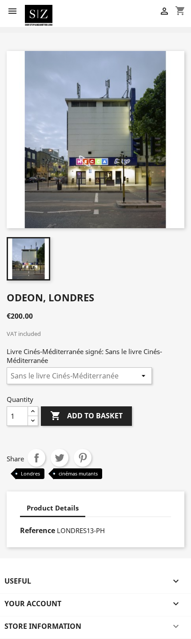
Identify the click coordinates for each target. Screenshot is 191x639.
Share (36, 458)
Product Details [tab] (53, 507)
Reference (37, 530)
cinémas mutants (78, 473)
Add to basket (86, 415)
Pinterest (83, 458)
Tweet (59, 458)
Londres (30, 473)
